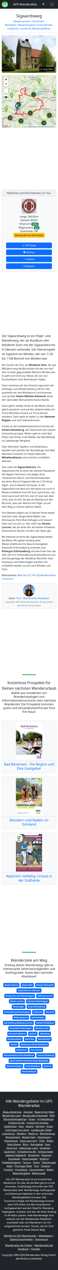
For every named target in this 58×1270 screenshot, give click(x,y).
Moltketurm (21, 1050)
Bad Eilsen (29, 1039)
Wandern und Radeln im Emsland (29, 822)
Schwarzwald (45, 1151)
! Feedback (29, 266)
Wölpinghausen (21, 1017)
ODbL (52, 126)
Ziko (25, 575)
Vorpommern (37, 1169)
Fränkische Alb (16, 1122)
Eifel (52, 1115)
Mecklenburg (47, 1133)
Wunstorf (50, 1012)
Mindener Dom (42, 1028)
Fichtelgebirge (45, 1119)
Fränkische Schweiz (37, 1122)
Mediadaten (45, 1235)
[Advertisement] (29, 158)
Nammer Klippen (14, 1066)
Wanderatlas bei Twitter (18, 1245)
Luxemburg (8, 1133)
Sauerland (9, 1151)
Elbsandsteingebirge (15, 1119)
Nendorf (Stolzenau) (45, 1023)
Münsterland (13, 1137)
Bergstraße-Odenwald (35, 1115)
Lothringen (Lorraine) (17, 1130)
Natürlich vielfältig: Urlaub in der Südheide (29, 878)
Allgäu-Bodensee (12, 1112)
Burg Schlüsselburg (36, 1006)
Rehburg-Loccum (44, 996)
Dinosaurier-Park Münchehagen (20, 996)
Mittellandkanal (29, 1071)
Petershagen (18, 1006)
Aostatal (28, 1112)
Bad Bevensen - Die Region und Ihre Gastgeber (29, 766)
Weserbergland (27, 25)
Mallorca (33, 1133)
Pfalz (42, 1140)
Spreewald (14, 1159)
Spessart (46, 1155)
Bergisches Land (11, 1115)
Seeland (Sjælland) (16, 1155)
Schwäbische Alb (26, 1151)
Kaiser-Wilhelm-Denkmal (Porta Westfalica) (29, 1060)
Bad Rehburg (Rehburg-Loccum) (18, 1023)
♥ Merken (29, 252)
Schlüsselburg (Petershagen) (17, 1012)
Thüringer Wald (23, 1166)
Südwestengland (11, 1162)
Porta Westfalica (32, 1066)
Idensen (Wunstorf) (45, 985)
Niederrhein (29, 1137)
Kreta (50, 1126)
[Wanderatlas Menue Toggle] (52, 4)
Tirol (36, 1166)
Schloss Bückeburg (45, 1055)
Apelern (32, 1033)
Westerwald (38, 1173)
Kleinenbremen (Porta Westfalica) (19, 1055)
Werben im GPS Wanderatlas (20, 1235)
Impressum (41, 1239)
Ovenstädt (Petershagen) (21, 1028)
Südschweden (30, 1159)
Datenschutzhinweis (21, 1239)
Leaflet (24, 126)
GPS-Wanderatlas (25, 4)
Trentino (8, 1169)
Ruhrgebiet (36, 1144)
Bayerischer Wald (44, 1112)
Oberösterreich (28, 1140)
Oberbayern (44, 1137)
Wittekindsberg (15, 1039)
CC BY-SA (34, 575)
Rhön (26, 1144)
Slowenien (34, 1155)
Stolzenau (37, 1012)
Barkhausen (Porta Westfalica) (34, 1044)
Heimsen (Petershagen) (37, 1001)
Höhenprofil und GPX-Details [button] (29, 235)
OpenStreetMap (43, 126)
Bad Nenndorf (44, 1039)
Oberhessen (11, 1140)
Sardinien (45, 1148)
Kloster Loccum (17, 1001)
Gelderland (10, 1126)
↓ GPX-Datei (29, 245)
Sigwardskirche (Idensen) (29, 990)
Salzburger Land (28, 1148)
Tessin (36, 1162)
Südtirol (44, 1159)
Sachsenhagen (37, 1017)
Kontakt (35, 1249)
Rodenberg (45, 1033)
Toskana (45, 1166)
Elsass (32, 1119)
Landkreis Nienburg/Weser (35, 28)
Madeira (21, 1133)
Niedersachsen (21, 21)
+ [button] (6, 79)
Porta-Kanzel (36, 1050)
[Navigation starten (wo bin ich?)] (6, 97)
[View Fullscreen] (6, 90)
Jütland (30, 1126)
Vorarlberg (21, 1169)
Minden (13, 1044)
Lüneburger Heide (41, 1130)
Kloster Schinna (11, 985)
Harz (21, 1126)
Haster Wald (27, 985)
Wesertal (47, 1066)
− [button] (6, 84)
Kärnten (40, 1126)
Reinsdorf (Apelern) (17, 1033)
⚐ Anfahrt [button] (29, 259)
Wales (50, 1169)
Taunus (27, 1162)
